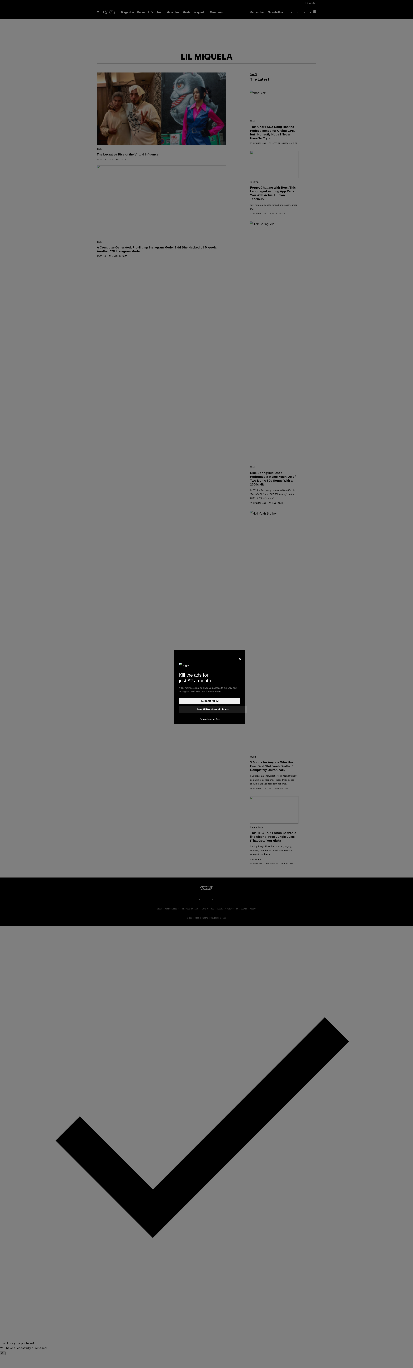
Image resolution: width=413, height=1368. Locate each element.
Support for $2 (210, 701)
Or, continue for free (210, 719)
